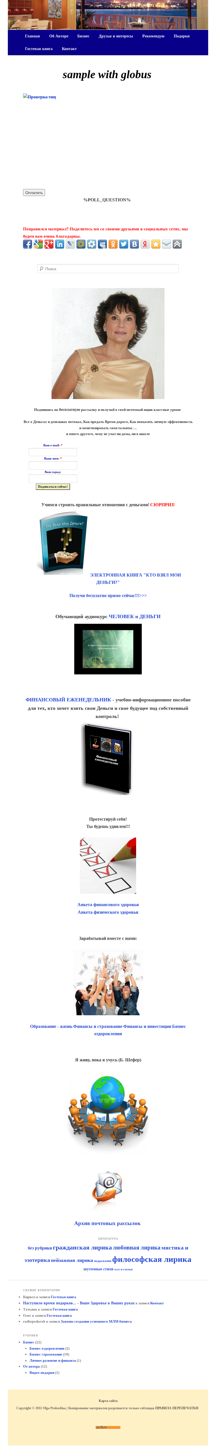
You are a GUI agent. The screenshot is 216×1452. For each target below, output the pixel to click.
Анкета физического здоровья (108, 912)
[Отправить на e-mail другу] (166, 244)
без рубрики (40, 1248)
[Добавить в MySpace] (102, 244)
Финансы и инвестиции (147, 1026)
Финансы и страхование (97, 1026)
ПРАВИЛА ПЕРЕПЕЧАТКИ (176, 1408)
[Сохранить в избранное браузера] (155, 244)
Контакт (69, 49)
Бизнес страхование (46, 1354)
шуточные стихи (98, 1269)
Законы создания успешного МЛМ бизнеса (96, 1321)
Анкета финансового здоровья (108, 904)
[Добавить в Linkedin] (59, 244)
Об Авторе (58, 36)
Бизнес (83, 36)
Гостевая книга (39, 49)
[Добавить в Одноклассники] (113, 244)
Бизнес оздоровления (47, 1348)
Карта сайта (108, 1401)
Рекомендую (153, 36)
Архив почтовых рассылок (108, 1223)
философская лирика (152, 1259)
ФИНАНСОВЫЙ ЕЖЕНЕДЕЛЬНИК (68, 700)
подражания (102, 1260)
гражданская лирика (82, 1247)
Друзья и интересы (116, 36)
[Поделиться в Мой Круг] (91, 244)
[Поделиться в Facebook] (27, 244)
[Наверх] (177, 244)
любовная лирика (137, 1247)
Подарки (182, 36)
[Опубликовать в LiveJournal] (70, 244)
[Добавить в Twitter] (123, 244)
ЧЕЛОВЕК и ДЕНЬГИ (135, 616)
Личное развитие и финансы (53, 1360)
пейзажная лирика (72, 1260)
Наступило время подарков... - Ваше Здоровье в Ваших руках (79, 1303)
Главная (32, 36)
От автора (31, 1366)
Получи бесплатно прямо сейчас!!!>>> (108, 595)
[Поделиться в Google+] (48, 244)
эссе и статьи (123, 1269)
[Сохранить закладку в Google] (38, 244)
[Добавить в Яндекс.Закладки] (145, 244)
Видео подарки (42, 1372)
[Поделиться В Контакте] (134, 244)
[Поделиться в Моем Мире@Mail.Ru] (81, 244)
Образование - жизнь (51, 1026)
